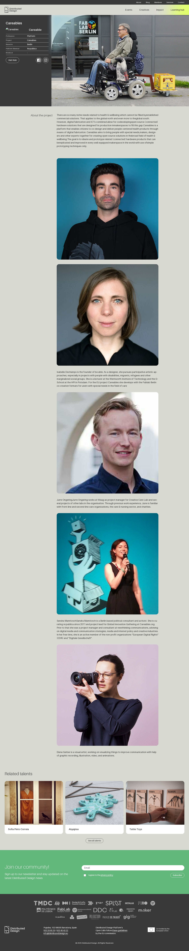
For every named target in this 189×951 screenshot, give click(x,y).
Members (158, 2)
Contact (181, 2)
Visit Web (12, 60)
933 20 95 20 (49, 930)
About (138, 2)
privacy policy (107, 875)
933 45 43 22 (62, 930)
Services (169, 2)
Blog (148, 2)
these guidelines (119, 930)
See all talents (94, 840)
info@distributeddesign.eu (56, 933)
